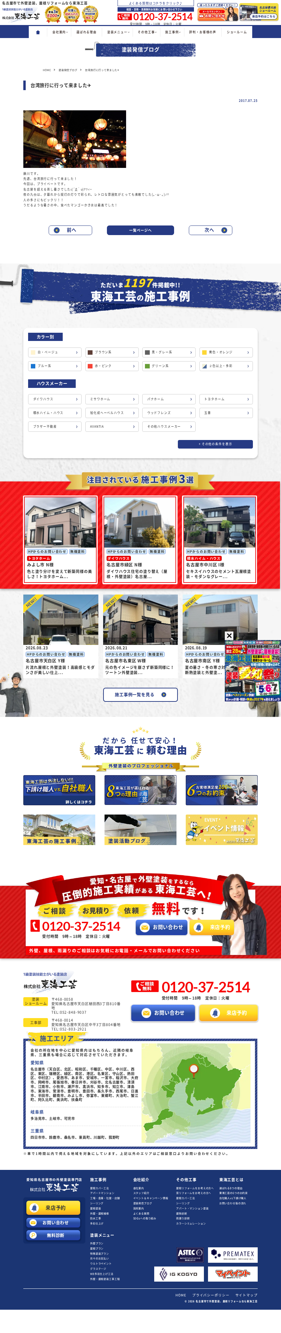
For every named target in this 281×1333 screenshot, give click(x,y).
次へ (209, 230)
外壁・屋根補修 (99, 1213)
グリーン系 (160, 365)
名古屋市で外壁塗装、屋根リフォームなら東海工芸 (227, 1301)
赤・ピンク (103, 365)
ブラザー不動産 (45, 426)
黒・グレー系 (162, 352)
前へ (71, 230)
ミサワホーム (100, 399)
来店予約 (56, 1207)
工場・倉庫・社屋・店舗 (105, 1198)
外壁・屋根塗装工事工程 (105, 1278)
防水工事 (95, 1218)
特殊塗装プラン (99, 1253)
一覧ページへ (140, 230)
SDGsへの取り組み (145, 1218)
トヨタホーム (214, 399)
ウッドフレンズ (159, 412)
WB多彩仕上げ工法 (101, 1273)
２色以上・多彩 (221, 365)
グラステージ (98, 1268)
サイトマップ (246, 1295)
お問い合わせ (55, 1223)
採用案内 (138, 1208)
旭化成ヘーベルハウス (107, 412)
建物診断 (181, 1213)
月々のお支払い (99, 1258)
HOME (180, 1295)
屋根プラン (96, 1248)
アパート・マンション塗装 (192, 1208)
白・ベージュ (48, 352)
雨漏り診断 (183, 1218)
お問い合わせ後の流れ (232, 1203)
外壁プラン (96, 1243)
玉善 (207, 412)
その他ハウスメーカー (164, 426)
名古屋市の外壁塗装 (54, 1179)
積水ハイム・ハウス (48, 412)
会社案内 (138, 1188)
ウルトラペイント (101, 1263)
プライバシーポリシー (211, 1295)
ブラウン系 (103, 352)
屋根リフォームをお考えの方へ (195, 1188)
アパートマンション (102, 1192)
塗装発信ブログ (142, 1203)
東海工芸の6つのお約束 (233, 1192)
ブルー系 (44, 365)
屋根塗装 (95, 1208)
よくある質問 (141, 1213)
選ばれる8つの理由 (231, 1188)
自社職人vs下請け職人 (232, 1198)
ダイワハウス (43, 399)
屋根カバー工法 (99, 1188)
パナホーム (155, 399)
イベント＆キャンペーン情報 (150, 1198)
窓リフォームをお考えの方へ (193, 1192)
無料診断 (55, 1235)
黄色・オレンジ (221, 352)
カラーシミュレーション (191, 1223)
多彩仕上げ (96, 1223)
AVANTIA (97, 426)
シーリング (96, 1203)
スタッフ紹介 (141, 1192)
